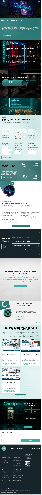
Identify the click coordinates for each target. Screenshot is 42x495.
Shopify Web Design (4, 462)
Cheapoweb (4, 2)
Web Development (12, 363)
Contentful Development (17, 466)
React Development (16, 465)
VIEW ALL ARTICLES (21, 395)
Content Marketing (4, 478)
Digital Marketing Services (17, 471)
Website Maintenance (5, 471)
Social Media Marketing (17, 477)
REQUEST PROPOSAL (7, 157)
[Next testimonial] (39, 313)
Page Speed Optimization (5, 477)
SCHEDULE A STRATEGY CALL (12, 65)
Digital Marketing (12, 391)
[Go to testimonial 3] (39, 322)
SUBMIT (28, 426)
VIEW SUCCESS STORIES (7, 177)
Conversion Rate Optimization (18, 482)
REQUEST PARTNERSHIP (20, 286)
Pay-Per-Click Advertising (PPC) (18, 475)
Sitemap (15, 492)
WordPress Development (17, 460)
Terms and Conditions (10, 492)
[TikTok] (9, 488)
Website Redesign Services (5, 457)
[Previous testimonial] (15, 313)
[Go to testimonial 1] (36, 322)
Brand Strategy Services (17, 480)
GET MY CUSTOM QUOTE (20, 226)
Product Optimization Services (6, 480)
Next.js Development (16, 463)
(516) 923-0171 (27, 457)
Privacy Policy (3, 492)
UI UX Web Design (4, 460)
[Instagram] (6, 488)
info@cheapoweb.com (28, 458)
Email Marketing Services (17, 478)
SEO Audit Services (4, 475)
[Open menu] (39, 2)
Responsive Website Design (6, 459)
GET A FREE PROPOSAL (7, 35)
